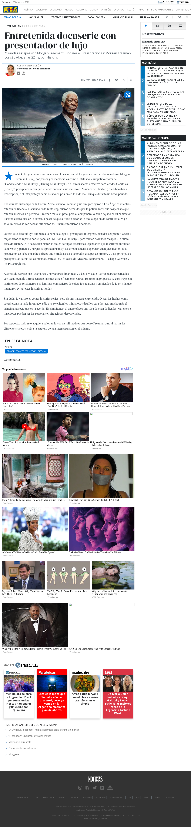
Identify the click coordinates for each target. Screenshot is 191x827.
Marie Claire (48, 797)
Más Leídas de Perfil (155, 138)
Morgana (14, 754)
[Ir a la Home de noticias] (95, 779)
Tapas (140, 9)
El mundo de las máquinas (23, 748)
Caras (35, 797)
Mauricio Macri (123, 17)
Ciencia (94, 9)
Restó (130, 9)
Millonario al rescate (20, 742)
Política (28, 9)
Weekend (87, 797)
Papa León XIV (97, 17)
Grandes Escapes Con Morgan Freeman (26, 351)
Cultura (81, 9)
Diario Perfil (22, 797)
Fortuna (62, 797)
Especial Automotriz (160, 9)
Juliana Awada (149, 17)
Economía (56, 9)
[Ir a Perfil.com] (183, 2)
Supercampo (116, 797)
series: (8, 347)
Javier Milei (36, 17)
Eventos (119, 9)
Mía (146, 797)
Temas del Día (12, 17)
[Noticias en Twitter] (180, 18)
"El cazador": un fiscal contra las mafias (30, 736)
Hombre (74, 797)
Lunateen (157, 797)
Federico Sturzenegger (65, 17)
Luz (138, 797)
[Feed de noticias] (187, 18)
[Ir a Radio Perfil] (166, 2)
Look (129, 797)
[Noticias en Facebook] (173, 18)
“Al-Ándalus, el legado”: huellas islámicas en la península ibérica (44, 729)
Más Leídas (149, 63)
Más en (8, 665)
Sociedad (41, 9)
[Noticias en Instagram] (167, 18)
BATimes (170, 797)
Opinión (106, 9)
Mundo (69, 9)
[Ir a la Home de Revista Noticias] (10, 9)
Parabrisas (101, 797)
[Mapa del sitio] (110, 788)
